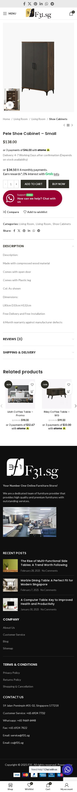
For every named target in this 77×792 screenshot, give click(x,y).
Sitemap (8, 648)
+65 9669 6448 (26, 720)
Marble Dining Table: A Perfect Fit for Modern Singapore (47, 582)
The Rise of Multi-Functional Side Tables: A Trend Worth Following (44, 563)
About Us (9, 627)
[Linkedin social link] (41, 4)
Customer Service (14, 634)
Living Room (21, 119)
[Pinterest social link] (35, 4)
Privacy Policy (11, 672)
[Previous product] (64, 125)
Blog (5, 641)
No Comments (50, 570)
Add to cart (33, 184)
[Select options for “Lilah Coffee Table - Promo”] (32, 391)
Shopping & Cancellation (18, 686)
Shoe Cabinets (58, 119)
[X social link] (30, 4)
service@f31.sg (20, 735)
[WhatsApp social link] (46, 4)
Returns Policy (12, 679)
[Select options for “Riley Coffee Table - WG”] (68, 391)
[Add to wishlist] (32, 384)
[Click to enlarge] (10, 105)
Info (56, 174)
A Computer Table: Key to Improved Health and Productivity (47, 602)
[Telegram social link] (52, 4)
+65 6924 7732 (35, 713)
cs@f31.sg (17, 742)
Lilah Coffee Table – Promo (20, 413)
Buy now (58, 184)
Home (6, 119)
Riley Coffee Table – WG (57, 413)
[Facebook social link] (24, 4)
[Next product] (72, 125)
